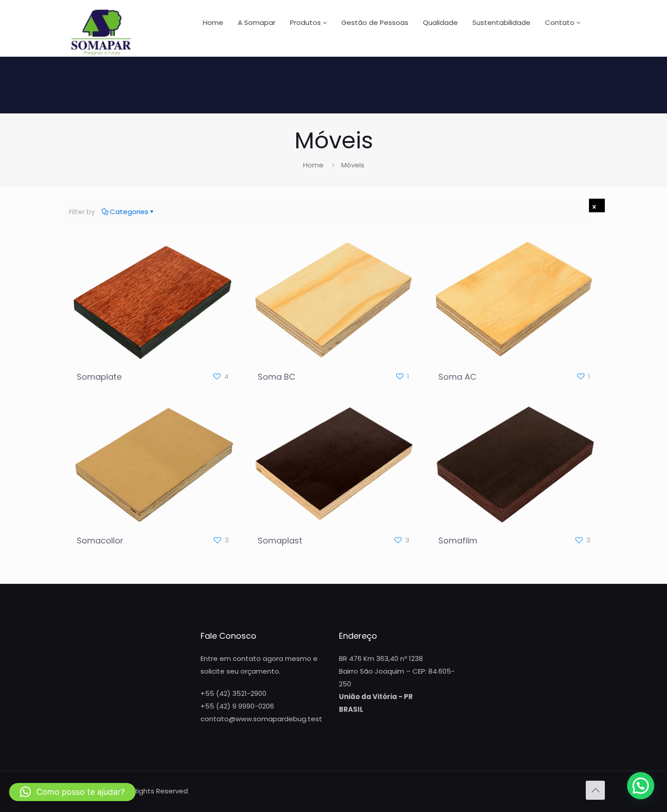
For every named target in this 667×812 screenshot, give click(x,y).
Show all (597, 205)
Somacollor (100, 540)
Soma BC (276, 376)
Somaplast (280, 540)
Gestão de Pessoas (374, 22)
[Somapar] (101, 32)
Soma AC (457, 376)
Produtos (306, 22)
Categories (129, 211)
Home (213, 22)
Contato (560, 22)
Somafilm (457, 540)
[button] (640, 785)
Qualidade (440, 22)
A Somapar (256, 22)
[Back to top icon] (595, 790)
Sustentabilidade (501, 22)
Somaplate (99, 376)
